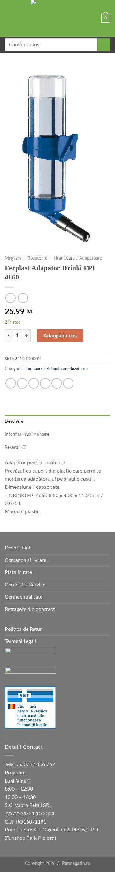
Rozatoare (37, 258)
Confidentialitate (23, 597)
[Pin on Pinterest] (56, 383)
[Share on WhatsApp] (10, 383)
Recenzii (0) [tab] (15, 447)
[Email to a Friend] (45, 383)
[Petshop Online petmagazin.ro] (57, 18)
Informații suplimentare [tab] (27, 434)
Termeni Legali (20, 641)
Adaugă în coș (60, 335)
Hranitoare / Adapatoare (78, 258)
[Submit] (103, 44)
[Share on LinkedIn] (68, 383)
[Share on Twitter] (33, 383)
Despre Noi (17, 547)
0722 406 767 (39, 764)
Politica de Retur (23, 629)
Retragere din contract (30, 609)
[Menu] (8, 18)
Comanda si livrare (25, 560)
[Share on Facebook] (22, 383)
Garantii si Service (25, 584)
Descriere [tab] (14, 421)
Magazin (13, 258)
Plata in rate (18, 572)
